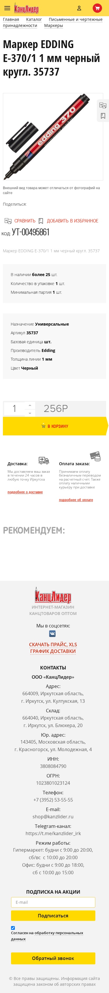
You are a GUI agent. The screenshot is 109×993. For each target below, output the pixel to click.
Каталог (34, 19)
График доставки (53, 651)
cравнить (25, 220)
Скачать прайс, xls (53, 644)
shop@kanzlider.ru (53, 816)
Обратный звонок (53, 958)
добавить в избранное (72, 220)
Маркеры (53, 25)
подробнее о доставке (25, 492)
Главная (11, 19)
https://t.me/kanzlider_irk (53, 833)
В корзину (57, 426)
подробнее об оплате (76, 500)
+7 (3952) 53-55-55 (53, 800)
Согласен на (47, 935)
